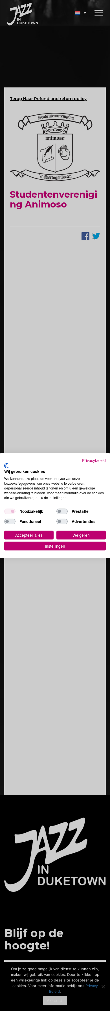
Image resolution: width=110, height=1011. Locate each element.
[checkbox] (10, 511)
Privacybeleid (94, 460)
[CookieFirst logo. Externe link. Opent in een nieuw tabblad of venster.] (6, 465)
